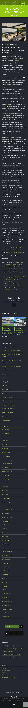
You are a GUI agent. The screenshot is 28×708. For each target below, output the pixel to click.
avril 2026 (5, 446)
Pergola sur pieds (16, 266)
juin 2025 (5, 485)
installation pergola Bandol (8, 276)
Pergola (21, 262)
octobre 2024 (6, 515)
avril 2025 (5, 492)
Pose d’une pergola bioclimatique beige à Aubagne (19, 332)
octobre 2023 (6, 561)
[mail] (16, 635)
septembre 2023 (7, 565)
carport (5, 387)
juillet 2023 (6, 572)
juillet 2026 (6, 435)
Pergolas (4, 268)
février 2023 (6, 592)
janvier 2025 (6, 504)
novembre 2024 (7, 511)
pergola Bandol (14, 280)
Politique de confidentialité (9, 679)
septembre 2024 (7, 519)
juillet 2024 (6, 527)
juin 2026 (5, 439)
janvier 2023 (6, 595)
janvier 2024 (6, 550)
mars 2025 (6, 496)
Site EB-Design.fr (6, 670)
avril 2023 (5, 584)
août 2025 (6, 477)
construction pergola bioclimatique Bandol (12, 272)
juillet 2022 (6, 618)
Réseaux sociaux (7, 672)
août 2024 (6, 523)
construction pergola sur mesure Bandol (12, 274)
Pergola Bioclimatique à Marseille (12, 352)
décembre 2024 (7, 507)
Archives (4, 674)
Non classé (6, 391)
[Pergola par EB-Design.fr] (14, 32)
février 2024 (6, 546)
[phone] (21, 635)
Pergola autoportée (8, 403)
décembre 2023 (7, 553)
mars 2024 (6, 542)
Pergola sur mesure (7, 266)
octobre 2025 (6, 469)
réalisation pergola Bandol (12, 287)
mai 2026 (5, 442)
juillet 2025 (6, 481)
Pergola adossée (6, 264)
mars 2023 (6, 588)
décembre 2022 (7, 599)
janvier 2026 (6, 458)
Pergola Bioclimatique (16, 264)
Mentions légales (7, 677)
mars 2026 (6, 450)
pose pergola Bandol (11, 283)
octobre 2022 (6, 607)
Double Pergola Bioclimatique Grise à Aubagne (8, 332)
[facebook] (7, 635)
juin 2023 (5, 576)
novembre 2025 (7, 465)
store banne (6, 422)
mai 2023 (5, 580)
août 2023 (6, 569)
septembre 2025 (7, 473)
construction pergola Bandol (13, 270)
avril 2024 (5, 538)
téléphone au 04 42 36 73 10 (16, 252)
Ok (14, 704)
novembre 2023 (7, 557)
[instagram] (11, 635)
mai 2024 (5, 534)
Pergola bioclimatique (9, 349)
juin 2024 (5, 530)
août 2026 (6, 431)
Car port (5, 384)
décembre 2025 (7, 462)
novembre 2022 (7, 603)
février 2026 (6, 454)
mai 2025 (5, 488)
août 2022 (6, 615)
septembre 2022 (7, 611)
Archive (16, 262)
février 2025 (6, 500)
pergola (7, 104)
